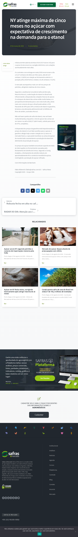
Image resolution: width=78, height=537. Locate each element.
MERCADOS (15, 383)
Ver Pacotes (44, 378)
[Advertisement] (66, 91)
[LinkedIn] (28, 191)
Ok (39, 534)
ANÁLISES (8, 383)
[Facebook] (23, 191)
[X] (33, 191)
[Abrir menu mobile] (73, 4)
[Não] (75, 532)
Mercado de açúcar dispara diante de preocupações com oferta (56, 250)
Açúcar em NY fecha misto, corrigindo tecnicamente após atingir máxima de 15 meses (19, 291)
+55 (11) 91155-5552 (10, 519)
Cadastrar (39, 414)
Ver (5, 263)
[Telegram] (38, 191)
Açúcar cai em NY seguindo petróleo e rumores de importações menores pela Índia (19, 251)
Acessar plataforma (46, 4)
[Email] (48, 191)
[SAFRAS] (9, 4)
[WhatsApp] (43, 191)
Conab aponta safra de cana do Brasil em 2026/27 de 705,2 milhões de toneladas (57, 290)
